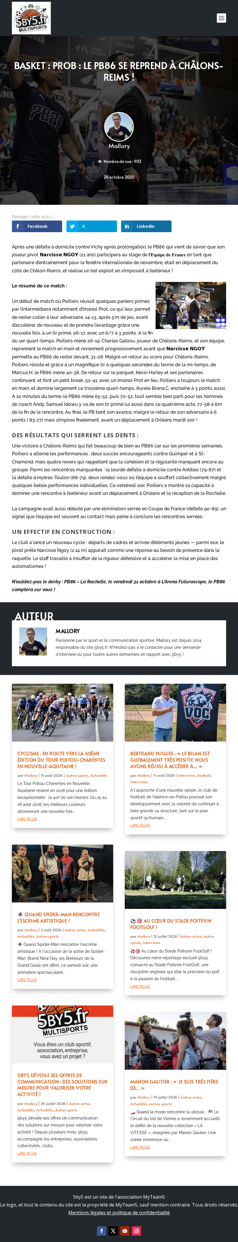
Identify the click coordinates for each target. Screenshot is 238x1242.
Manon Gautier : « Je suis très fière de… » (174, 1084)
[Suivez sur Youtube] (124, 1231)
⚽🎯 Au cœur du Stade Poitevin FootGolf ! (170, 923)
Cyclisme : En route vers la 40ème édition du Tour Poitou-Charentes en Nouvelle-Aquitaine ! (61, 759)
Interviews (186, 775)
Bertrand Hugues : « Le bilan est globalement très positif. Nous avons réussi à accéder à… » (170, 759)
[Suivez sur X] (113, 1231)
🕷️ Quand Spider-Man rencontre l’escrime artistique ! (58, 917)
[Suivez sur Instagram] (136, 1231)
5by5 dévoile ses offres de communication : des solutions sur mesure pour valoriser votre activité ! (62, 1084)
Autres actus (75, 929)
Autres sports (77, 775)
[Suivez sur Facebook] (101, 1231)
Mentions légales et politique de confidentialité (119, 1212)
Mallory (119, 145)
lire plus (27, 818)
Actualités (98, 775)
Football (203, 775)
